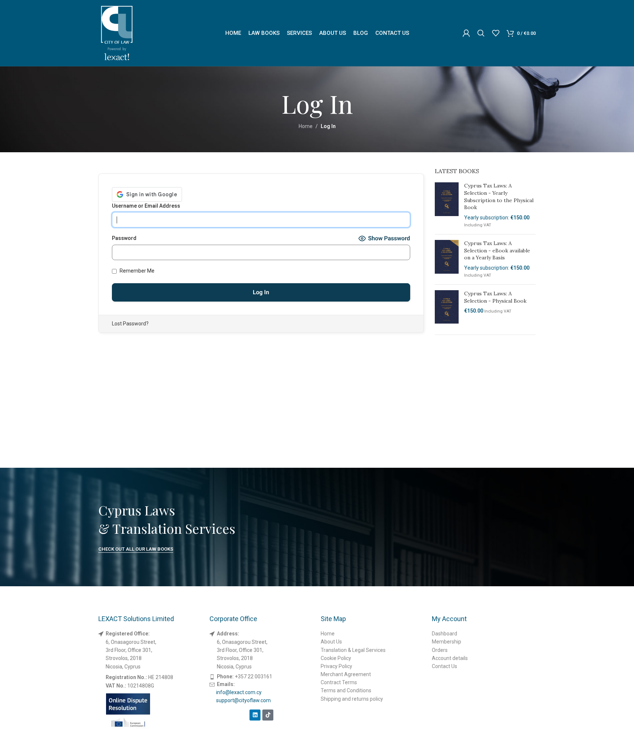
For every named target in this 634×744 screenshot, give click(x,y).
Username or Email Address (146, 206)
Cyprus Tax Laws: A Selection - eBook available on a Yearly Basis (497, 250)
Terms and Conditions (346, 690)
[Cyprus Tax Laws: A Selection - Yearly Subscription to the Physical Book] (447, 205)
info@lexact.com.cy (239, 692)
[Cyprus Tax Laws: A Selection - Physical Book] (447, 307)
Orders (440, 650)
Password (124, 238)
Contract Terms (339, 682)
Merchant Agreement (346, 674)
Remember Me (136, 271)
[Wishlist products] (495, 33)
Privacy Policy (336, 666)
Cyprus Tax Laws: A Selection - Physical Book (495, 297)
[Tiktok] (267, 715)
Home (306, 126)
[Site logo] (116, 33)
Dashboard (444, 634)
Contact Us (444, 666)
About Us (331, 642)
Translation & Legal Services (353, 650)
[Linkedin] (254, 715)
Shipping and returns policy (352, 699)
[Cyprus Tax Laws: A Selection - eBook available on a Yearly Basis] (447, 259)
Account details (450, 658)
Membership (446, 642)
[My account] (466, 33)
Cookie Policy (336, 658)
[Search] (481, 33)
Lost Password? (130, 324)
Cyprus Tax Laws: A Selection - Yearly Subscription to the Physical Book (498, 196)
